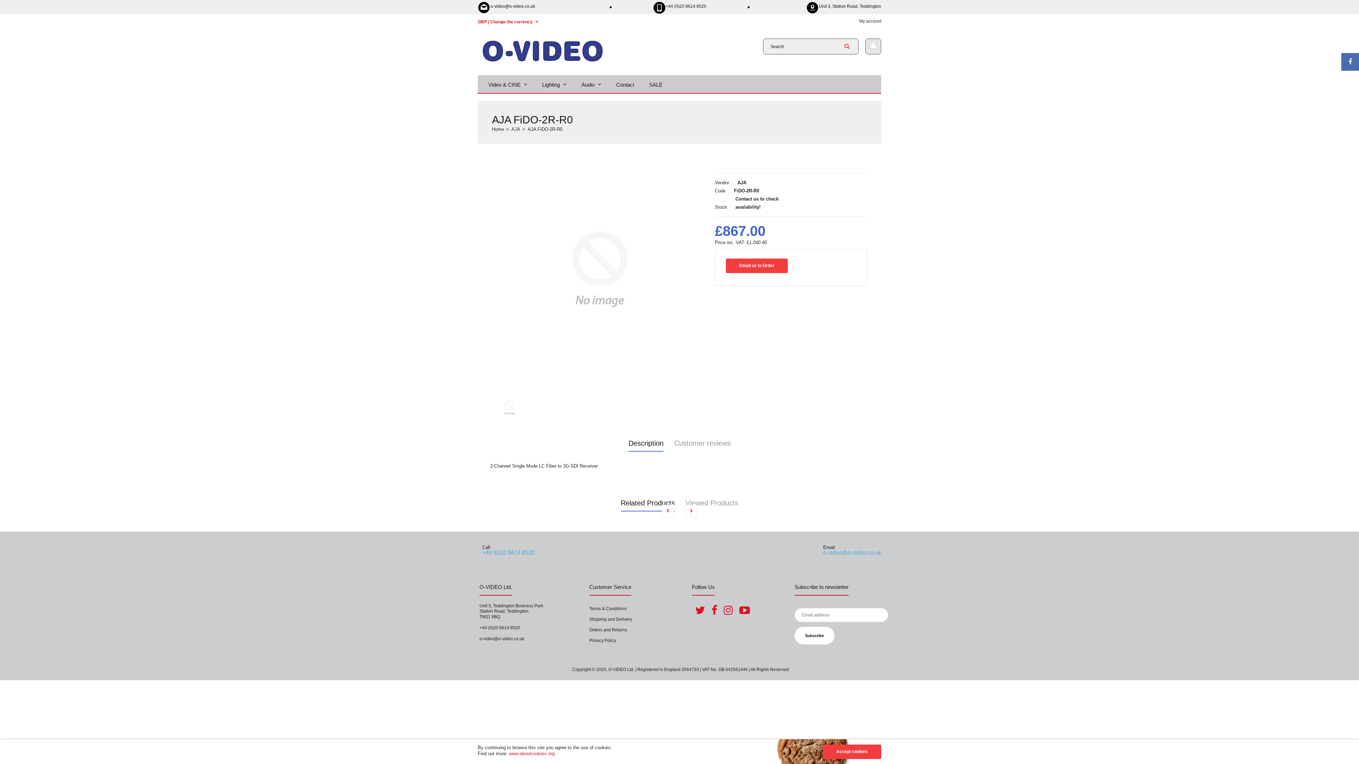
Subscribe (814, 635)
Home (498, 129)
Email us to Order (756, 265)
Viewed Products (712, 503)
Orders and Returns (608, 629)
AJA (515, 129)
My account (870, 21)
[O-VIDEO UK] (543, 61)
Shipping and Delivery (610, 619)
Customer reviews (702, 443)
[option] (600, 269)
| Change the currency (506, 21)
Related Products (648, 503)
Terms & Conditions (608, 608)
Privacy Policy (602, 640)
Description (646, 443)
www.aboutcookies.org (532, 753)
